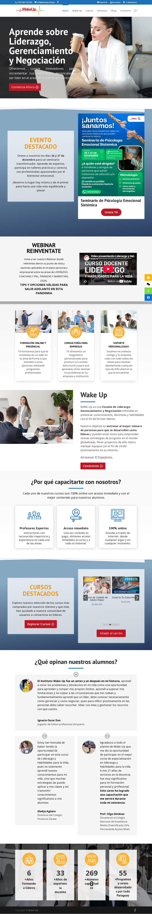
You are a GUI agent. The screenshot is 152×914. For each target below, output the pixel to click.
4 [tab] (110, 624)
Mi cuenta (116, 2)
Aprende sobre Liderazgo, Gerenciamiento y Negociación (41, 45)
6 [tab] (114, 624)
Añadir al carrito (111, 633)
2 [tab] (106, 624)
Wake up (77, 10)
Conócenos (91, 466)
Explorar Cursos (38, 624)
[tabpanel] (97, 590)
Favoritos (103, 2)
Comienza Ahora (23, 87)
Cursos (89, 10)
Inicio (65, 10)
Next (137, 598)
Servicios (102, 10)
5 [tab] (112, 624)
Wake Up (33, 910)
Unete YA (111, 212)
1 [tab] (104, 624)
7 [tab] (116, 624)
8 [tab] (118, 624)
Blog (113, 10)
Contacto (125, 10)
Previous (85, 598)
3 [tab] (108, 624)
